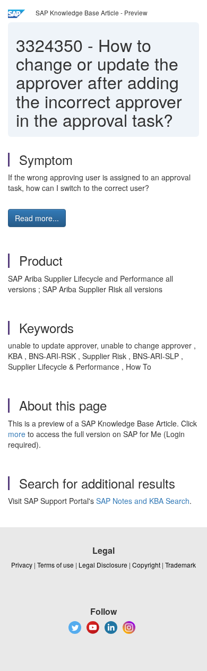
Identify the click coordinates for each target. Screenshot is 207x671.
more (16, 434)
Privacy (21, 564)
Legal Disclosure (103, 564)
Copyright (146, 564)
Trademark (180, 564)
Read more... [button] (37, 218)
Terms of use (55, 564)
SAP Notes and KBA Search (142, 500)
